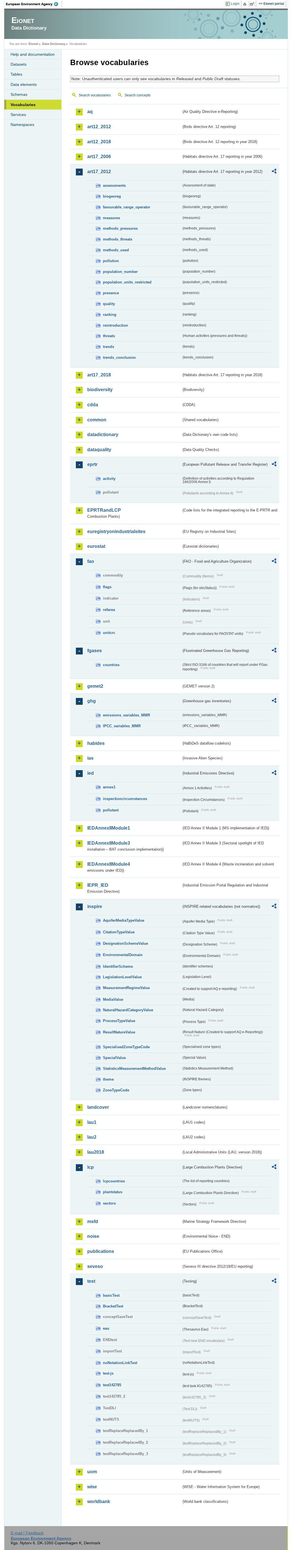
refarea (109, 610)
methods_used (116, 250)
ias (90, 758)
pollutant (111, 810)
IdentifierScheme (118, 966)
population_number (120, 272)
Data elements (24, 84)
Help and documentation (33, 54)
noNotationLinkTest (120, 1363)
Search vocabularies (95, 95)
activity (109, 478)
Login (235, 3)
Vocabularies (23, 104)
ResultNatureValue (119, 1032)
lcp (90, 1167)
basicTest (111, 1295)
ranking (109, 314)
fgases (94, 650)
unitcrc (109, 633)
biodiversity (100, 389)
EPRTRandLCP (104, 510)
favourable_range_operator (126, 207)
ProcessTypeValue (119, 1021)
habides (96, 743)
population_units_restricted (127, 282)
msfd (92, 1221)
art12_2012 (99, 126)
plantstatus (112, 1192)
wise (92, 1486)
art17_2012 (99, 171)
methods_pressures (120, 228)
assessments (114, 185)
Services (18, 114)
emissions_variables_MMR (126, 715)
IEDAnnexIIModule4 (108, 864)
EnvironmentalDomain (123, 955)
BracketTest (113, 1306)
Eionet (33, 43)
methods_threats (117, 239)
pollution (111, 261)
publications (100, 1251)
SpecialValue (114, 1058)
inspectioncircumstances (125, 799)
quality (109, 304)
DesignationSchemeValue (125, 943)
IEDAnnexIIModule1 (108, 828)
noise (93, 1236)
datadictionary (102, 434)
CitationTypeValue (119, 932)
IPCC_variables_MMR (122, 726)
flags (107, 587)
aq (90, 111)
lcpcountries (114, 1181)
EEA (34, 4)
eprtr (92, 464)
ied (90, 773)
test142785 (112, 1385)
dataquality (99, 449)
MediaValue (113, 999)
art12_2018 (99, 141)
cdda (92, 404)
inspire (94, 906)
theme (108, 1079)
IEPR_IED (97, 885)
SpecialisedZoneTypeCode (126, 1047)
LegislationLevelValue (122, 977)
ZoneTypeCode (116, 1090)
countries (111, 665)
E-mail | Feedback (27, 1533)
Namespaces (22, 124)
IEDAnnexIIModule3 (108, 843)
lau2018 (95, 1152)
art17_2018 (99, 374)
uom (92, 1471)
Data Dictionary (53, 43)
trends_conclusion (119, 357)
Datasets (19, 64)
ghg (91, 701)
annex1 (109, 787)
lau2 (91, 1137)
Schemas (19, 94)
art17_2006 (99, 156)
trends (108, 347)
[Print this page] (245, 4)
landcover (98, 1107)
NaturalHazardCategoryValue (128, 1010)
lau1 (91, 1122)
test (91, 1281)
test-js (108, 1373)
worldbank (98, 1501)
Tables (16, 74)
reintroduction (115, 325)
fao (90, 561)
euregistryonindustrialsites (116, 531)
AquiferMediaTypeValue (123, 920)
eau (106, 1328)
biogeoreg (112, 196)
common (96, 419)
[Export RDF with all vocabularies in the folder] (274, 172)
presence (111, 293)
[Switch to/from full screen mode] (253, 4)
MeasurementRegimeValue (126, 988)
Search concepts (138, 95)
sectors (109, 1203)
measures (111, 218)
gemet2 (95, 686)
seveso (95, 1266)
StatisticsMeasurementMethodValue (134, 1068)
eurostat (96, 546)
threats (109, 336)
